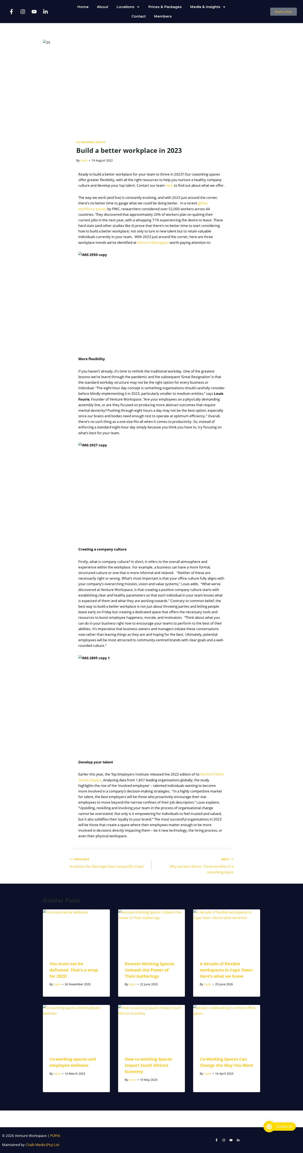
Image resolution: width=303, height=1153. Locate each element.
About (102, 7)
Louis (83, 160)
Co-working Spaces (90, 142)
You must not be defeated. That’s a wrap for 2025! (73, 970)
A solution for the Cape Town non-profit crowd (106, 863)
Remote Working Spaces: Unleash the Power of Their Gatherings (150, 970)
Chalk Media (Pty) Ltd (42, 1144)
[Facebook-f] (11, 11)
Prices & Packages (165, 7)
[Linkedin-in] (45, 11)
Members (163, 16)
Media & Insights (205, 7)
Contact (139, 16)
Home (83, 7)
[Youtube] (34, 11)
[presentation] (76, 931)
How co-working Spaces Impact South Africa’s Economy (148, 1065)
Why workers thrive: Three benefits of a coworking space (201, 865)
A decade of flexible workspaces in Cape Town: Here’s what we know (226, 970)
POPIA (55, 1135)
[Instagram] (23, 11)
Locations (125, 7)
